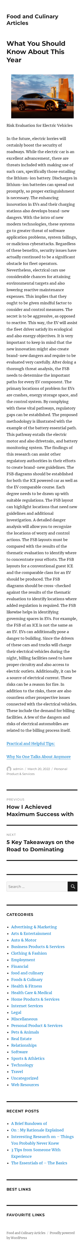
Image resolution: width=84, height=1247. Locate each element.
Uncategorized (24, 1078)
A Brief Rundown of (29, 1123)
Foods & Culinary (26, 979)
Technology (22, 1065)
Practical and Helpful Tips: (31, 743)
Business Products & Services (38, 946)
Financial (19, 966)
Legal (16, 1012)
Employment (23, 959)
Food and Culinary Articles (26, 1233)
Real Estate (21, 1038)
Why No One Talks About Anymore (39, 756)
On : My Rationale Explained (37, 1130)
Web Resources (25, 1084)
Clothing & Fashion (29, 953)
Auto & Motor (23, 940)
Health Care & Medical (31, 992)
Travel (17, 1071)
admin (18, 769)
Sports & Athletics (28, 1058)
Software (19, 1051)
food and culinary (27, 973)
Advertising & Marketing (34, 927)
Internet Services (27, 1005)
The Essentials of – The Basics (39, 1163)
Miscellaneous (24, 1019)
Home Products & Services (35, 999)
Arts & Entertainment (31, 933)
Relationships (24, 1045)
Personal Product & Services (37, 1025)
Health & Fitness (26, 986)
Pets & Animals (25, 1032)
